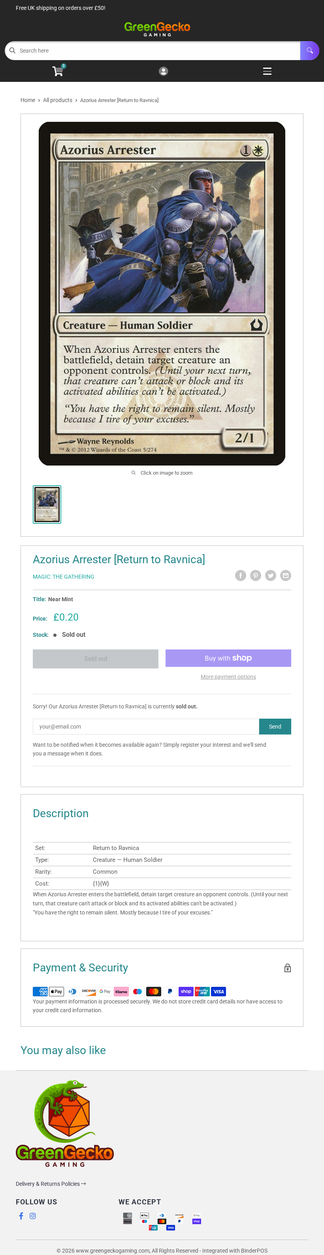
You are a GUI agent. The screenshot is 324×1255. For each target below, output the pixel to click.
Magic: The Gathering (63, 577)
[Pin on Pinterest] (255, 575)
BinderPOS (254, 1250)
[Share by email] (285, 575)
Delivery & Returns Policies (48, 1184)
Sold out (95, 659)
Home (28, 100)
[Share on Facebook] (240, 575)
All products (57, 100)
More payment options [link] (228, 677)
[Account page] (163, 71)
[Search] (309, 50)
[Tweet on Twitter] (270, 575)
